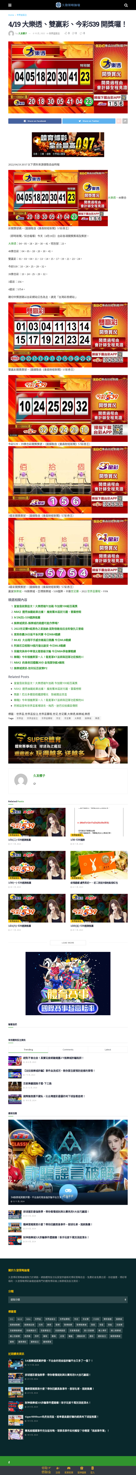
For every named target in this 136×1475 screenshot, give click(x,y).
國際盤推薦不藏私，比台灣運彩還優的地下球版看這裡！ (54, 1096)
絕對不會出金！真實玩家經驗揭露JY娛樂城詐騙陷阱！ (53, 1057)
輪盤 (71, 1336)
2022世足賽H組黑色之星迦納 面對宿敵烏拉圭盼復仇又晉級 (49, 629)
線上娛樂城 (116, 1330)
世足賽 (75, 591)
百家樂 (119, 1324)
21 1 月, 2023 (15, 930)
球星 (101, 1324)
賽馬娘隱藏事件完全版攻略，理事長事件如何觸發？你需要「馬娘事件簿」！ (67, 1430)
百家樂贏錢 (60, 1330)
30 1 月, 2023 (77, 844)
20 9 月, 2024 (30, 1241)
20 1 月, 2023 (77, 930)
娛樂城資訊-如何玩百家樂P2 (30, 668)
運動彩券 (81, 1336)
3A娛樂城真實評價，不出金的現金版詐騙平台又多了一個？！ (42, 1197)
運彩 (92, 1336)
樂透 (97, 718)
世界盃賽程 (94, 591)
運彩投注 (102, 1336)
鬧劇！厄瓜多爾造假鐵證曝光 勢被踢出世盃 (40, 694)
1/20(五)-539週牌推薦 (82, 925)
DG (11, 1319)
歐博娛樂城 (82, 1324)
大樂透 (112, 197)
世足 (58, 718)
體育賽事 (47, 1342)
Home (11, 15)
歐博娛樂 (68, 1324)
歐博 (58, 1324)
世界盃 (20, 718)
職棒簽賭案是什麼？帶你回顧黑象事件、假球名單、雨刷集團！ (58, 1224)
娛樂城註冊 (29, 1324)
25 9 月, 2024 (30, 1216)
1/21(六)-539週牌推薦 (19, 925)
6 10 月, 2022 (39, 33)
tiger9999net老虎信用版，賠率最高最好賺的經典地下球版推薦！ (62, 1416)
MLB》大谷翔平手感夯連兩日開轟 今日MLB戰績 (42, 640)
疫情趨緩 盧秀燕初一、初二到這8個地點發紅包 (94, 882)
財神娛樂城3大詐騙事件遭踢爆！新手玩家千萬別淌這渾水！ (56, 1237)
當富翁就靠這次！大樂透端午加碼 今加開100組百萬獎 (45, 606)
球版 (110, 1324)
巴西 (41, 1324)
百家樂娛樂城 (16, 1330)
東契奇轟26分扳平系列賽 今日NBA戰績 (37, 634)
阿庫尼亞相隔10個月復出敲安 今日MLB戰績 (40, 645)
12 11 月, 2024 (18, 1201)
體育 (12, 1342)
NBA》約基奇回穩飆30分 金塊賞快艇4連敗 (39, 662)
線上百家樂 (15, 1336)
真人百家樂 (89, 1330)
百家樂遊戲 (75, 1330)
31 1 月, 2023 (15, 844)
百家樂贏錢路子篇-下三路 (37, 1083)
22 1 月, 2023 (77, 887)
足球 (62, 1336)
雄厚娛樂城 (115, 1336)
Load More (68, 942)
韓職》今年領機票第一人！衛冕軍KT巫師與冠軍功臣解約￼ (49, 657)
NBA (28, 1319)
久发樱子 (22, 33)
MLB (20, 1319)
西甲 (37, 1336)
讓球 (45, 1336)
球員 (93, 1324)
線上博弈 (102, 1330)
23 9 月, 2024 (30, 1228)
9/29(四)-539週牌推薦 (27, 617)
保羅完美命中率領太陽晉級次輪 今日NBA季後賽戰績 (45, 651)
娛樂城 (18, 591)
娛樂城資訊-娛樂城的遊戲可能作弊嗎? (36, 623)
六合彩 (96, 1319)
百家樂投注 (46, 1330)
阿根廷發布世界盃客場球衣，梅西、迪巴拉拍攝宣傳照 (46, 705)
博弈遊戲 (108, 1319)
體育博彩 (22, 1342)
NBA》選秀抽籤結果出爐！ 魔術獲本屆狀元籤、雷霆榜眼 (47, 612)
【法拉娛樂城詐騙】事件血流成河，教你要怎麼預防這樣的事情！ (59, 1070)
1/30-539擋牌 (77, 839)
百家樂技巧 (31, 1330)
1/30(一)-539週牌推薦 (19, 882)
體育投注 (35, 1342)
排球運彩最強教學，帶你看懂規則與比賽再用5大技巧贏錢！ (56, 1211)
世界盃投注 (22, 15)
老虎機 (27, 1336)
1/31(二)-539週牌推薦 (19, 839)
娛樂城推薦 (15, 1324)
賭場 (54, 1336)
